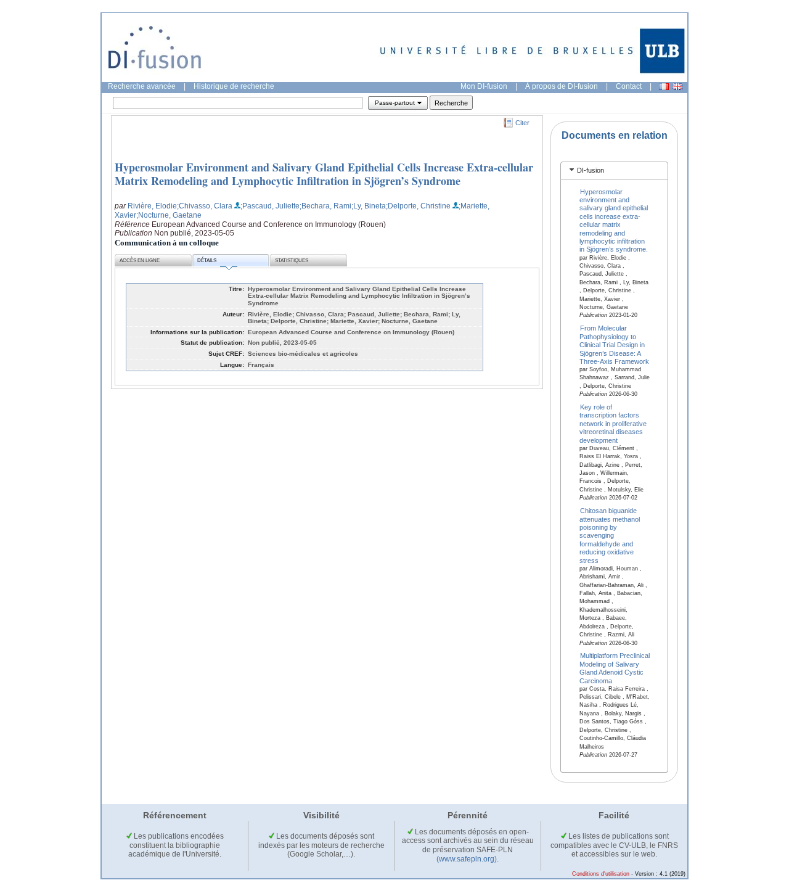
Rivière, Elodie (152, 206)
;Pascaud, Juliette (270, 206)
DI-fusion (590, 170)
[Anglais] (677, 86)
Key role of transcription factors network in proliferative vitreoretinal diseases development (613, 423)
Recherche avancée (142, 86)
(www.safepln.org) (466, 859)
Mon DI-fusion (483, 86)
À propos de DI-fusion (561, 86)
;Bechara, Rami (325, 206)
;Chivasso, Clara (204, 206)
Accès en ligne (140, 260)
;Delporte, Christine (418, 206)
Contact (629, 86)
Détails (206, 260)
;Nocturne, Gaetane (169, 215)
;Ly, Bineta (368, 206)
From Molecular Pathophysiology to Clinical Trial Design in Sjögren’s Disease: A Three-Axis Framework (614, 344)
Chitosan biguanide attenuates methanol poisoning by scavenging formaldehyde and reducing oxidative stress (609, 535)
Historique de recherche (234, 86)
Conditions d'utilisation (600, 874)
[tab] (614, 170)
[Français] (664, 86)
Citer (522, 122)
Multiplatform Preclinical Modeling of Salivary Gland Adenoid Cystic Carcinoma (614, 668)
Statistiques (291, 260)
